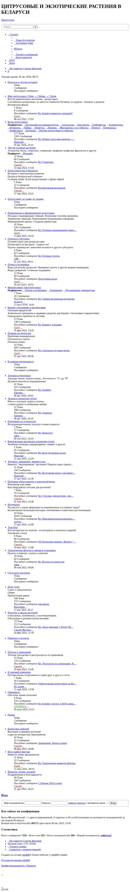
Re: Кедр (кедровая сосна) (52, 453)
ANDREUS (20, 706)
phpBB (25, 854)
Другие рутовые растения (22, 147)
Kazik (17, 766)
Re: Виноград (45, 433)
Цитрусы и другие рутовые (22, 82)
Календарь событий (18, 728)
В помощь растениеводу (21, 361)
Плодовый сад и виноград (22, 421)
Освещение (56, 290)
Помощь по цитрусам (19, 333)
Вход (4, 795)
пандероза (43, 604)
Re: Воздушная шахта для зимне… (56, 473)
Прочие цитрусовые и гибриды (56, 130)
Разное (11, 714)
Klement (18, 392)
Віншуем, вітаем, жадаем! (21, 771)
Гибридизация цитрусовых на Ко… (57, 683)
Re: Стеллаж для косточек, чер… (55, 496)
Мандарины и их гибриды (74, 127)
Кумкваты (15, 127)
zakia (16, 435)
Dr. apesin (19, 686)
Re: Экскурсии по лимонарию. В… (57, 663)
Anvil (17, 116)
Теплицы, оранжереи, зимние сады (27, 461)
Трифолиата (16, 130)
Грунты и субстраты (18, 238)
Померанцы (109, 127)
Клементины (116, 124)
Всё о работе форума (19, 751)
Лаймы (27, 127)
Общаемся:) (14, 692)
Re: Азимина (45, 412)
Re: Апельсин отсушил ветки (54, 350)
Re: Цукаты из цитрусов (51, 561)
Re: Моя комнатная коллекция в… (56, 518)
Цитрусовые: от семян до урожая (25, 199)
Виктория (19, 607)
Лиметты (39, 127)
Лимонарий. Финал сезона (52, 743)
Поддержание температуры (80, 290)
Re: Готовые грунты (49, 256)
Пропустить (7, 20)
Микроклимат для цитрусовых (24, 287)
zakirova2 (106, 835)
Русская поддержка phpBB (15, 860)
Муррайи (28, 153)
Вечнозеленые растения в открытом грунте (31, 441)
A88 (16, 258)
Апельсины (68, 124)
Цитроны (31, 130)
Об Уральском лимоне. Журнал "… (57, 541)
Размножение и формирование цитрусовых (31, 213)
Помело (95, 127)
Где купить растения (19, 573)
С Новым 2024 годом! (50, 783)
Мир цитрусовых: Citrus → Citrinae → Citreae (32, 96)
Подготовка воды (47, 278)
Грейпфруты (99, 124)
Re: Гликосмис (46, 162)
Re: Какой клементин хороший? (55, 113)
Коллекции (14, 504)
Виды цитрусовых (18, 122)
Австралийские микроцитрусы (41, 124)
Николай (18, 142)
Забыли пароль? (77, 803)
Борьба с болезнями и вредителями (27, 307)
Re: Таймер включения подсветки (56, 299)
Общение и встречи (18, 638)
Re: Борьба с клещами (50, 324)
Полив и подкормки (18, 264)
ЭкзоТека (13, 527)
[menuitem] (24, 40)
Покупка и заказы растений (23, 612)
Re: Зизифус (44, 390)
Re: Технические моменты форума (56, 763)
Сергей (18, 165)
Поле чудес (14, 587)
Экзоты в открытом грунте (22, 398)
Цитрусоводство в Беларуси (23, 170)
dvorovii (18, 301)
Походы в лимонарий (19, 652)
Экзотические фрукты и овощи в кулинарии (32, 550)
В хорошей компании (19, 672)
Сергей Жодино (22, 630)
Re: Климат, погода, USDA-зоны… (57, 703)
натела (17, 521)
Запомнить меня (96, 803)
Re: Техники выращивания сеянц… (57, 230)
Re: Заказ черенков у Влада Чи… (56, 627)
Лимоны (52, 127)
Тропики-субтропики (19, 375)
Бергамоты (83, 124)
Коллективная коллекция (51, 187)
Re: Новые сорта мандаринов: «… (56, 139)
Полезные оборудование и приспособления (31, 481)
